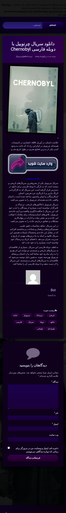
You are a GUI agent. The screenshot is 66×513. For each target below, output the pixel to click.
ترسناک (39, 315)
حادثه (15, 315)
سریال (31, 322)
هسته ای (51, 329)
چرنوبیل (27, 315)
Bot (26, 56)
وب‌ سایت (53, 435)
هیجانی (40, 329)
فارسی (19, 322)
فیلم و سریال (20, 56)
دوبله (42, 322)
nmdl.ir (52, 295)
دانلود (52, 322)
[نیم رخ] (33, 277)
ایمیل (55, 424)
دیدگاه (54, 382)
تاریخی (51, 315)
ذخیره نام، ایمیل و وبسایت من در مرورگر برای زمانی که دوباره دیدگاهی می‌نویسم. (37, 450)
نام (56, 413)
